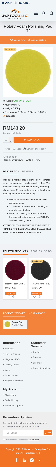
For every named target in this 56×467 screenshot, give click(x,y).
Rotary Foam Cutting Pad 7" (15, 283)
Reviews (27, 171)
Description (11, 171)
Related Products (15, 251)
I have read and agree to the (22, 439)
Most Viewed (36, 313)
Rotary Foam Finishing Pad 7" (41, 283)
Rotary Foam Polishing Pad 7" (19, 322)
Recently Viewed (14, 313)
